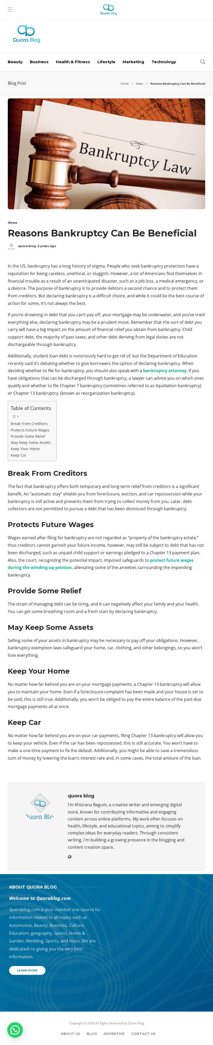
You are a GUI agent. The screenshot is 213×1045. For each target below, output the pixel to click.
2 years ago (46, 246)
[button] (15, 1030)
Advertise (114, 1034)
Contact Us (143, 1034)
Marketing (133, 61)
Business (39, 61)
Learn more (27, 970)
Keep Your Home (25, 448)
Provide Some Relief (28, 436)
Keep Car (18, 455)
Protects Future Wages (30, 430)
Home (125, 83)
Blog (91, 1034)
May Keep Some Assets (31, 442)
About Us (70, 1034)
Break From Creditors (29, 423)
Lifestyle (106, 61)
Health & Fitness (73, 61)
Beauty (15, 61)
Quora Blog (136, 1023)
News (139, 83)
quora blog (27, 246)
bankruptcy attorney (165, 370)
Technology (163, 61)
